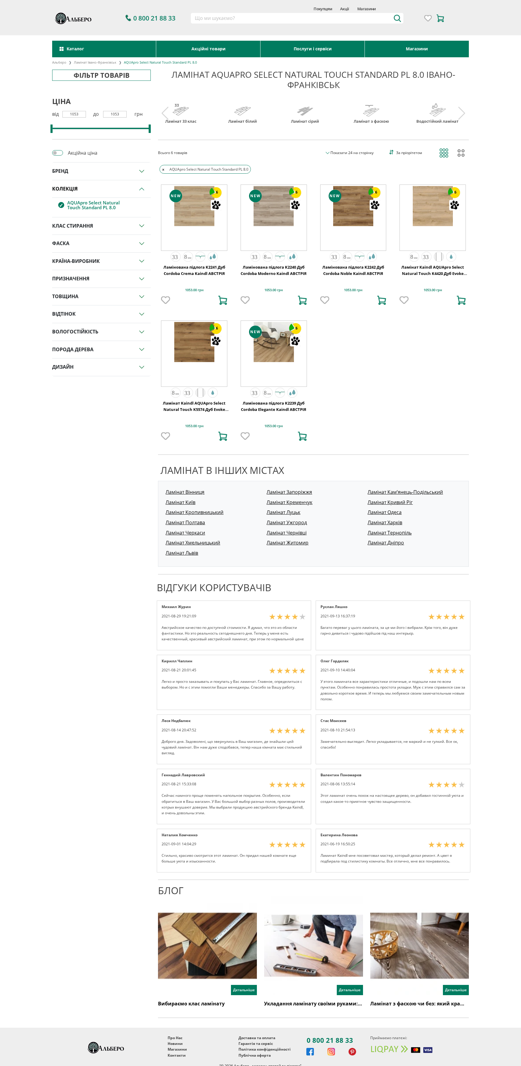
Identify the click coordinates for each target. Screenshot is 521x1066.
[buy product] (222, 300)
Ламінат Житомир (287, 542)
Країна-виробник (76, 261)
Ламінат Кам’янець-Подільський (405, 492)
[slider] (51, 129)
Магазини (366, 8)
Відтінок (64, 314)
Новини (175, 1043)
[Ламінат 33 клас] (180, 107)
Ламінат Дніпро (386, 542)
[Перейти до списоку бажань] (428, 18)
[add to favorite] (165, 300)
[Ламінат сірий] (305, 107)
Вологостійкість (75, 331)
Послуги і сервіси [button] (313, 49)
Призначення (71, 278)
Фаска (60, 243)
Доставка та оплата (256, 1037)
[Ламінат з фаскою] (371, 107)
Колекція (65, 188)
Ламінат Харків (385, 522)
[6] (194, 205)
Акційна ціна (82, 153)
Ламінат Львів (182, 553)
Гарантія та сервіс (255, 1043)
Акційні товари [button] (208, 49)
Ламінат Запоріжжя (289, 492)
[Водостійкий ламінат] (437, 107)
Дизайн (63, 367)
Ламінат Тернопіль (390, 532)
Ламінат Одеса (385, 512)
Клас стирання (72, 225)
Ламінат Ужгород (287, 522)
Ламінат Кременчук (289, 502)
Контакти (177, 1055)
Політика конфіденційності (264, 1049)
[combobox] (297, 18)
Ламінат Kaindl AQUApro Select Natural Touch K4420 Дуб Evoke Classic (432, 273)
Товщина (65, 296)
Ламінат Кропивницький (194, 512)
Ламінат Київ (180, 502)
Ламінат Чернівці (287, 532)
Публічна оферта (254, 1055)
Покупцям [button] (323, 8)
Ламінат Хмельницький (193, 542)
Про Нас (175, 1037)
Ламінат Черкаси (185, 532)
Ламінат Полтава (185, 522)
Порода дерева (72, 349)
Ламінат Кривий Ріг (390, 502)
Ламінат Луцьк (283, 512)
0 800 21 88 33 (330, 1040)
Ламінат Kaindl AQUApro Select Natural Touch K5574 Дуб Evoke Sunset (194, 409)
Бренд (60, 171)
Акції (344, 8)
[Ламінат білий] (242, 107)
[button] (176, 257)
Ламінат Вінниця (185, 492)
